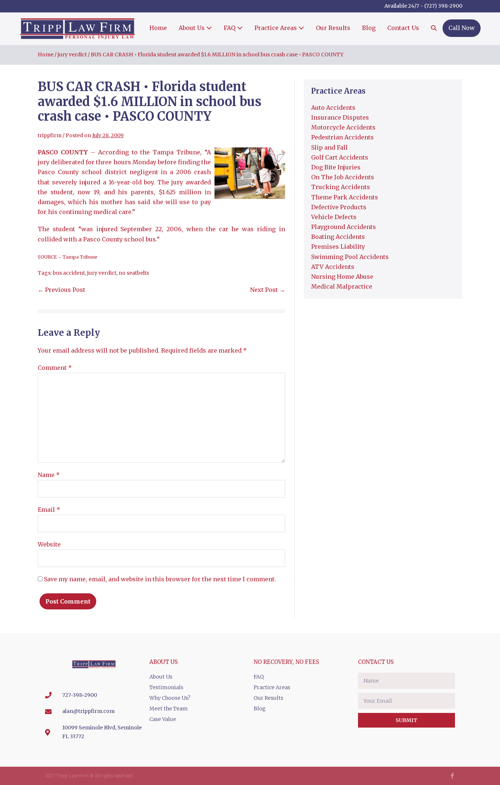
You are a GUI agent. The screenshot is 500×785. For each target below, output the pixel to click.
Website (49, 544)
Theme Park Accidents (344, 197)
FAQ (230, 27)
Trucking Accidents (340, 187)
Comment (55, 367)
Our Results (333, 27)
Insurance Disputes (340, 117)
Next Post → (267, 289)
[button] (434, 28)
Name (49, 474)
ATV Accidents (332, 266)
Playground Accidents (343, 226)
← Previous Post (61, 289)
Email (49, 509)
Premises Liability (338, 246)
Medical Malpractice (341, 286)
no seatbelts (134, 273)
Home (158, 27)
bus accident (69, 273)
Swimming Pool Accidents (350, 256)
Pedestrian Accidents (342, 137)
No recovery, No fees (286, 661)
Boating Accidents (338, 236)
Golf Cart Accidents (339, 157)
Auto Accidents (333, 107)
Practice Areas (276, 27)
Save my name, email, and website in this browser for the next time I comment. (160, 579)
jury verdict (101, 273)
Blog (369, 27)
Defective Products (338, 207)
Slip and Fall (329, 147)
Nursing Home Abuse (342, 276)
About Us (192, 27)
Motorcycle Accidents (343, 127)
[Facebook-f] (452, 775)
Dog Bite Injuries (336, 167)
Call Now (461, 27)
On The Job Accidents (342, 177)
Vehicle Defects (334, 217)
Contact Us (403, 27)
